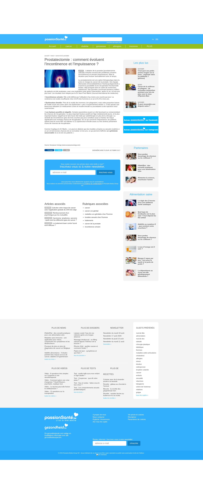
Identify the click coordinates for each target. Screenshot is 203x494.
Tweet (59, 150)
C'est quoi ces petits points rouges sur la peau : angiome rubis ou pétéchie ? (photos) (146, 74)
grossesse (101, 46)
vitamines (139, 381)
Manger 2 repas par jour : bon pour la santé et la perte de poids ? (145, 261)
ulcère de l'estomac (143, 387)
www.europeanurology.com (71, 145)
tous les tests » (78, 392)
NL (153, 39)
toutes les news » (50, 359)
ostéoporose (140, 367)
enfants (139, 375)
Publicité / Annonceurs (101, 419)
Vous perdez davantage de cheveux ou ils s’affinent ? (147, 156)
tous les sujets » (142, 395)
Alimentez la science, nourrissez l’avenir (146, 179)
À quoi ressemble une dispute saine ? (146, 105)
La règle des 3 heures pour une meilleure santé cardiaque (146, 202)
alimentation (140, 336)
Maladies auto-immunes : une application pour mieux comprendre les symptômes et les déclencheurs (57, 340)
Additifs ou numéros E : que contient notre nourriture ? (147, 226)
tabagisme (140, 384)
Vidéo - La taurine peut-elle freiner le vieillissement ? (57, 388)
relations (139, 389)
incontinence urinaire (92, 227)
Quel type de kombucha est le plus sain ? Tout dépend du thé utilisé (147, 215)
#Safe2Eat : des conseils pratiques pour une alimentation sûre (147, 168)
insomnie (133, 46)
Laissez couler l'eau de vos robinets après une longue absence (84, 335)
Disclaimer (132, 417)
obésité (139, 341)
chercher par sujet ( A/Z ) (114, 42)
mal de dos (140, 339)
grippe (138, 392)
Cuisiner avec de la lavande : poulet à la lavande (114, 380)
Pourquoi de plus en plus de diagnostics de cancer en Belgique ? (57, 348)
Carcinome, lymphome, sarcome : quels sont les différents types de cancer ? (61, 219)
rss (142, 39)
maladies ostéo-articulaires (146, 353)
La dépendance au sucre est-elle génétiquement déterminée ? (145, 273)
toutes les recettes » (109, 398)
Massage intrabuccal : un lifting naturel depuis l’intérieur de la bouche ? (85, 341)
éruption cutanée (142, 370)
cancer (69, 46)
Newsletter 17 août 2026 (112, 336)
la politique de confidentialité (92, 184)
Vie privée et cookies (136, 415)
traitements (89, 220)
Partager (50, 150)
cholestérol (140, 356)
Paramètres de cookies (137, 419)
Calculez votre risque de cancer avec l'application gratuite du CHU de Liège (61, 209)
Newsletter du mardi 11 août (113, 341)
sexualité (139, 378)
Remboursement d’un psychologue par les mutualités (57, 214)
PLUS (149, 46)
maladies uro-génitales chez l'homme (99, 214)
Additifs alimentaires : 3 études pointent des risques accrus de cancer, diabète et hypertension (56, 354)
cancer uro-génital (91, 211)
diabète (84, 46)
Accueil (52, 46)
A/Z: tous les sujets (100, 422)
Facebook (139, 39)
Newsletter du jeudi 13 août (113, 339)
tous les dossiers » (80, 355)
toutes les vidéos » (50, 396)
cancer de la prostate (93, 224)
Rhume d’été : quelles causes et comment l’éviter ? (86, 347)
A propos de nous (99, 415)
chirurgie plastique (143, 344)
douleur (139, 364)
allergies (117, 46)
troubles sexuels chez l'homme (96, 217)
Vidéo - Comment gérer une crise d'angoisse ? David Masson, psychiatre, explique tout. (57, 382)
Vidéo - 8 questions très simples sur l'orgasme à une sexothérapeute (56, 375)
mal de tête (140, 333)
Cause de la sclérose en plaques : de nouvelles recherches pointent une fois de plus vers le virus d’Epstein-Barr (146, 91)
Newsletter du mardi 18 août (113, 333)
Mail (67, 150)
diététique (139, 347)
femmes (139, 350)
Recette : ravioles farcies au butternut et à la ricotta (113, 394)
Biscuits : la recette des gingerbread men (111, 390)
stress (138, 361)
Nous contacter (98, 417)
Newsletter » (107, 344)
